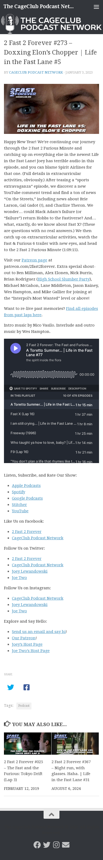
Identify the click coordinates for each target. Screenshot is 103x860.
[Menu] (96, 6)
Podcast (24, 706)
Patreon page (34, 260)
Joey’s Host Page (27, 644)
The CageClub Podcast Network (40, 6)
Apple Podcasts (26, 485)
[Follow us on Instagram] (56, 845)
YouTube (20, 511)
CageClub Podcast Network (36, 72)
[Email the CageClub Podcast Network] (65, 845)
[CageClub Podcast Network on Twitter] (46, 845)
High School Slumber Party (64, 279)
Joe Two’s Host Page (31, 650)
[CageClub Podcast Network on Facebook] (37, 845)
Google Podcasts (27, 498)
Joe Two (19, 577)
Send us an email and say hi (39, 631)
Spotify (18, 492)
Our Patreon (24, 638)
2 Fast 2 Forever (26, 531)
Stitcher (19, 504)
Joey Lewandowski (30, 571)
